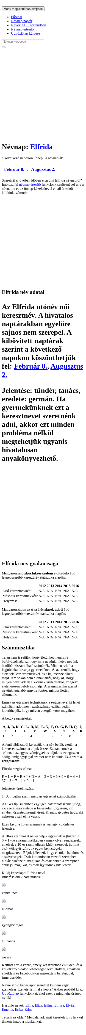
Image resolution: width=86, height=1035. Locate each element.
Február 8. (14, 169)
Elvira (70, 1005)
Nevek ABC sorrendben (28, 25)
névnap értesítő (30, 184)
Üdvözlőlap (10, 993)
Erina (28, 1009)
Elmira (59, 1005)
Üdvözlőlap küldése (25, 33)
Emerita (7, 1009)
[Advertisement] (43, 95)
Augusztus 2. (43, 169)
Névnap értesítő (22, 29)
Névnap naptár (21, 21)
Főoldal (16, 17)
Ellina (48, 1005)
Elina (29, 1005)
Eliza (38, 1005)
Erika (19, 1009)
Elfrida (41, 147)
